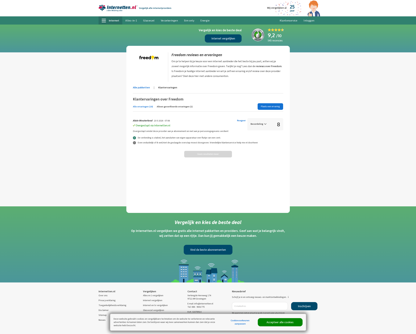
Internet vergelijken (223, 38)
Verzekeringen (169, 20)
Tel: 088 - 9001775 (196, 306)
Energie (205, 20)
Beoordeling (257, 124)
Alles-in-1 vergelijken (153, 295)
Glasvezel (149, 20)
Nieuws (102, 320)
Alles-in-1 (131, 20)
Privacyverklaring (107, 300)
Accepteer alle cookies (280, 322)
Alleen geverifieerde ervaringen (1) (175, 106)
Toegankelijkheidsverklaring (112, 305)
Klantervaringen (167, 87)
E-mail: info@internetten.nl (200, 303)
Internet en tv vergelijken (155, 305)
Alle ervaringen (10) (143, 106)
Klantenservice (288, 20)
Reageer (241, 120)
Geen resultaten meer (208, 154)
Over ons (103, 295)
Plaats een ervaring (270, 106)
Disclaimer (104, 310)
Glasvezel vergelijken (153, 310)
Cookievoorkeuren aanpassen (240, 322)
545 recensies (275, 40)
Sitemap (103, 315)
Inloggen (309, 20)
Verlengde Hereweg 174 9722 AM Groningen (199, 297)
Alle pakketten (141, 87)
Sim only (189, 20)
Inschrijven (304, 306)
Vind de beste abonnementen (208, 250)
